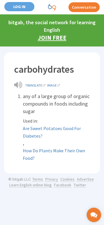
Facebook (62, 184)
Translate (33, 85)
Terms (37, 179)
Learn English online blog (30, 184)
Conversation (84, 7)
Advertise (85, 179)
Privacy (51, 179)
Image (52, 85)
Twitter (80, 184)
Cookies (67, 179)
